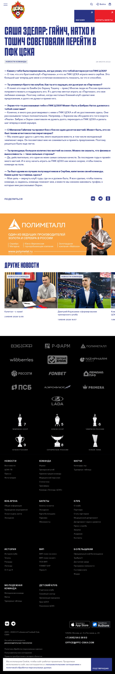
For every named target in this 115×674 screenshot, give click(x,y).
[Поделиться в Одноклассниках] (108, 199)
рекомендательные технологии (18, 643)
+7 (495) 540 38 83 (76, 637)
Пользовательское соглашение (18, 653)
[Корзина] (109, 4)
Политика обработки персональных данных (23, 649)
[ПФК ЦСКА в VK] (7, 623)
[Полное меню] (5, 5)
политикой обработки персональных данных (28, 667)
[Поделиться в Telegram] (100, 199)
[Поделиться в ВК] (93, 199)
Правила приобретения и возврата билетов (23, 656)
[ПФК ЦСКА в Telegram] (13, 623)
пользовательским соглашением (62, 664)
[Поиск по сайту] (91, 4)
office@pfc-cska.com (79, 642)
